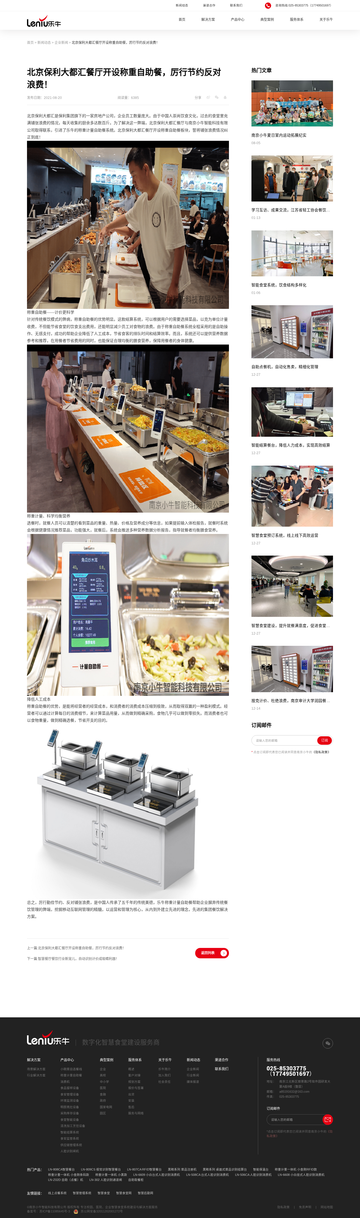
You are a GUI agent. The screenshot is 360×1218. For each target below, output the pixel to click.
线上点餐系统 (57, 1193)
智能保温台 (261, 1169)
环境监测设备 (69, 1100)
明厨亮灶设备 (69, 1107)
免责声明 (305, 1207)
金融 (103, 1094)
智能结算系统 (69, 1132)
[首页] (44, 20)
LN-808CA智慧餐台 (61, 1169)
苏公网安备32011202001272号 (102, 1211)
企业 (103, 1069)
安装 (131, 1100)
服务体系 (296, 20)
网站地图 (327, 1207)
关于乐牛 (326, 20)
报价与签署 (136, 1088)
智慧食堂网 (124, 1193)
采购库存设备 (69, 1113)
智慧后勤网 (145, 1193)
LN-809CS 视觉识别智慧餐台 (101, 1169)
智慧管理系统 (82, 1193)
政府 (103, 1100)
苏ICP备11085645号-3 (54, 1211)
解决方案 (208, 20)
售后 (131, 1107)
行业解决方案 (36, 1075)
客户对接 (134, 1075)
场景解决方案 (36, 1069)
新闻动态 (182, 5)
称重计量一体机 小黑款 (111, 1174)
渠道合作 (209, 5)
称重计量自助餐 (71, 1075)
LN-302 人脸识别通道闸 (105, 1179)
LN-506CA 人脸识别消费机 (253, 1174)
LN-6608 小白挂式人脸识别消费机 (301, 1174)
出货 (131, 1094)
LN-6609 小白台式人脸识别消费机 (156, 1174)
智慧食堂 (104, 1193)
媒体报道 (193, 1081)
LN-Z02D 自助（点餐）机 (65, 1179)
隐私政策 (283, 1207)
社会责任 (164, 1081)
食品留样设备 (69, 1088)
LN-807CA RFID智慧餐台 (144, 1169)
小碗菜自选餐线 (71, 1069)
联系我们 (236, 5)
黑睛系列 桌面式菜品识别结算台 (225, 1169)
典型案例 (267, 20)
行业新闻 (193, 1075)
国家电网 (106, 1107)
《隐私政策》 (321, 752)
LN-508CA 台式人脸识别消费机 (207, 1174)
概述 (131, 1069)
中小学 (104, 1081)
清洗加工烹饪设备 (72, 1126)
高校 (103, 1075)
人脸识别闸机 (69, 1151)
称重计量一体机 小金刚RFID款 (296, 1169)
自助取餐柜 (136, 1179)
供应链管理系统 (71, 1145)
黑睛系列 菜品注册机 (182, 1169)
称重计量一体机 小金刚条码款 (68, 1174)
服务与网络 (136, 1113)
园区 (103, 1113)
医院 (103, 1088)
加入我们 (164, 1075)
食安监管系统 (69, 1138)
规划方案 (134, 1081)
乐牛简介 (164, 1069)
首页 (182, 20)
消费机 (65, 1081)
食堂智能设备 (69, 1119)
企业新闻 (61, 43)
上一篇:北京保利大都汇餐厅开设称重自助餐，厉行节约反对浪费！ (76, 948)
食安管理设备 (69, 1094)
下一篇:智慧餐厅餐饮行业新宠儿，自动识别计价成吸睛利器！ (73, 959)
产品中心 (237, 20)
